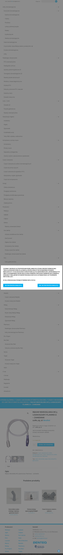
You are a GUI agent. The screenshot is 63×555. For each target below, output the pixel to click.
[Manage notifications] (59, 551)
